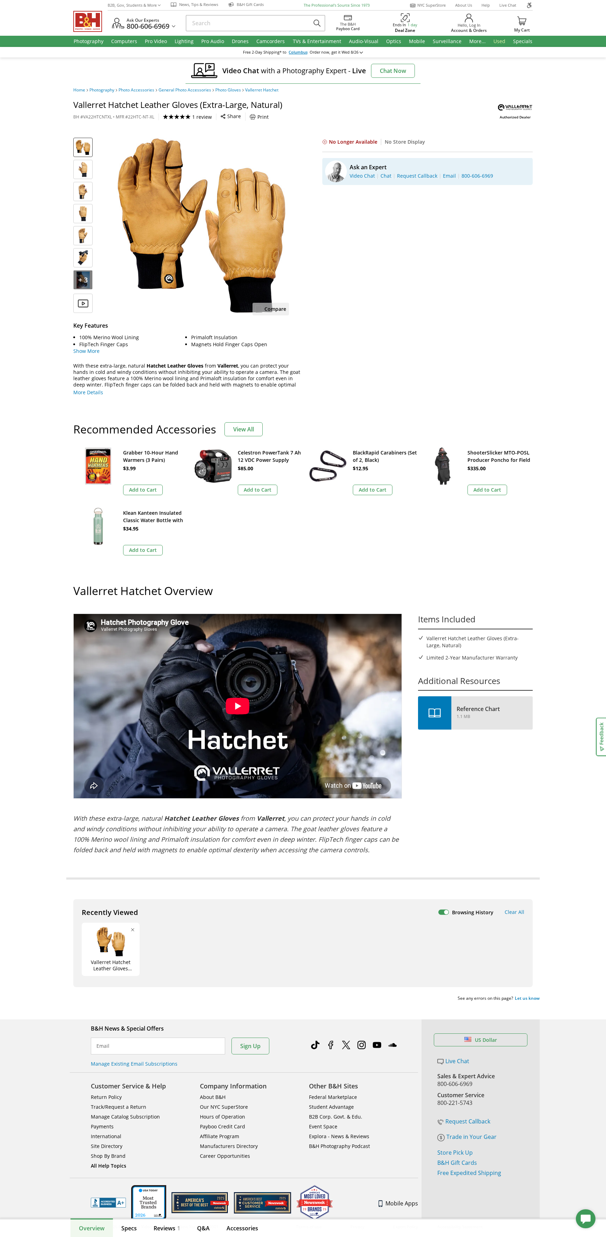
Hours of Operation (222, 1116)
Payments (102, 1126)
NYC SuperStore (431, 5)
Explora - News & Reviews (339, 1136)
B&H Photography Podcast (339, 1146)
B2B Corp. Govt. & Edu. (335, 1116)
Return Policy (106, 1097)
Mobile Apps (401, 1203)
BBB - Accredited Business (108, 1202)
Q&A (203, 1228)
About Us (463, 5)
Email (102, 1046)
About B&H (212, 1097)
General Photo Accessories (185, 90)
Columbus (298, 52)
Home (79, 90)
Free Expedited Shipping (469, 1173)
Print (263, 117)
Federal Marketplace (333, 1097)
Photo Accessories (136, 90)
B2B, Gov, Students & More (132, 5)
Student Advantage (331, 1106)
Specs (129, 1228)
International (106, 1136)
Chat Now (393, 71)
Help (486, 5)
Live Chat (507, 5)
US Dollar (486, 1040)
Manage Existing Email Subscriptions (134, 1064)
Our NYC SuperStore (224, 1106)
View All (243, 429)
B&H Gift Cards (457, 1163)
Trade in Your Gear (471, 1137)
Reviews (167, 1228)
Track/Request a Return (118, 1106)
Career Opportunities (225, 1156)
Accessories (242, 1228)
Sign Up (250, 1046)
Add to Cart (143, 489)
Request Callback (467, 1121)
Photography (101, 90)
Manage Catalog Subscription (125, 1116)
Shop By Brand (108, 1156)
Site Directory (106, 1146)
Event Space (323, 1126)
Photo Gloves (228, 90)
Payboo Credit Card (222, 1126)
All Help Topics (108, 1165)
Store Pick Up (455, 1152)
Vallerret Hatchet (261, 90)
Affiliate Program (219, 1136)
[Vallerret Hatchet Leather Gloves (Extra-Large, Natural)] (201, 225)
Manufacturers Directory (229, 1146)
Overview (92, 1228)
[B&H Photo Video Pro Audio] (90, 21)
